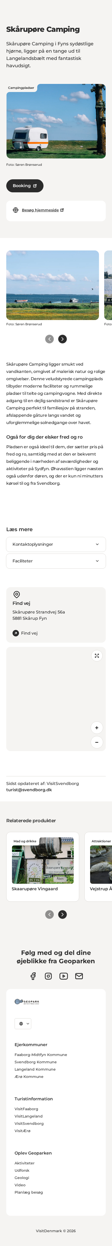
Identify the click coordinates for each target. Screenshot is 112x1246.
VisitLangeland (29, 1116)
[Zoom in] (97, 727)
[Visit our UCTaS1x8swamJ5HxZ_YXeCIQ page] (63, 976)
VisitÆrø (22, 1130)
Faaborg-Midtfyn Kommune (41, 1054)
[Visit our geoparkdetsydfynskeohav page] (33, 976)
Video (20, 1185)
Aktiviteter (25, 1163)
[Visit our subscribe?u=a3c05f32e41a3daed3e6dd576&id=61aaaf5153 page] (79, 976)
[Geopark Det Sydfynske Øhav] (27, 1001)
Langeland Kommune (35, 1069)
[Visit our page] (48, 976)
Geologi (22, 1177)
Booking (22, 185)
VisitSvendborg (29, 1123)
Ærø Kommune (29, 1076)
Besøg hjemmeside (40, 210)
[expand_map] (97, 655)
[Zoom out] (97, 742)
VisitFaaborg (26, 1109)
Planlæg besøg (29, 1192)
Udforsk (22, 1170)
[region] (56, 699)
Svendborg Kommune (36, 1062)
